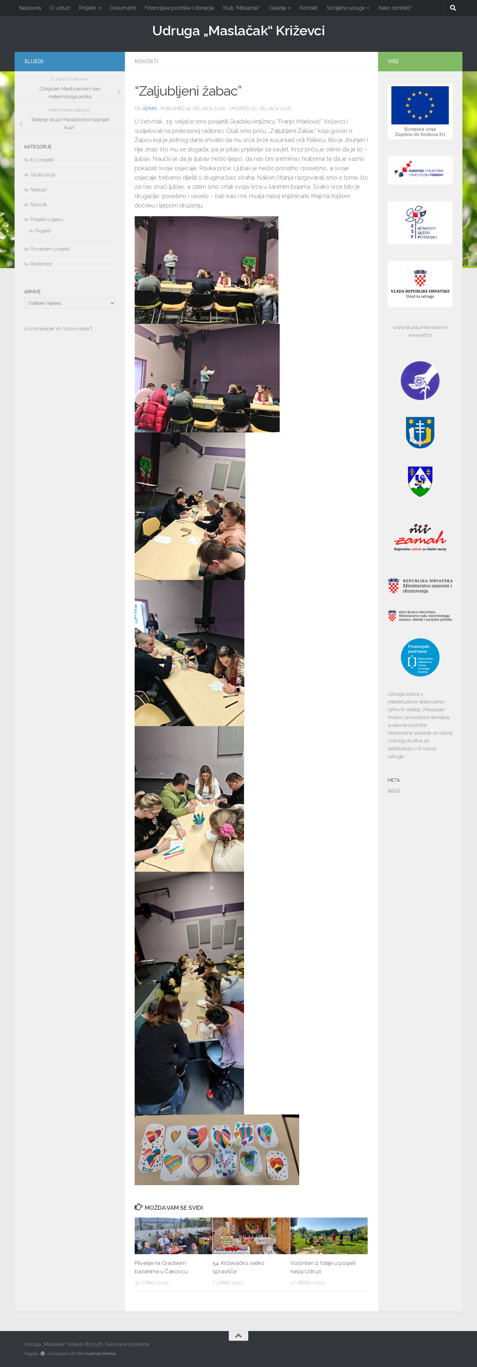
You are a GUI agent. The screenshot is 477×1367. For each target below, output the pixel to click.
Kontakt (309, 8)
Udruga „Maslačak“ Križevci (238, 31)
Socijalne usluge (346, 8)
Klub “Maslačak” (241, 8)
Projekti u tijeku (46, 219)
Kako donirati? (395, 8)
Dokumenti (123, 8)
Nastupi (38, 190)
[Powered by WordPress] (43, 1353)
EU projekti (42, 160)
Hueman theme (100, 1353)
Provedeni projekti (50, 249)
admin (150, 108)
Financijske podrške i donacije (179, 8)
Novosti (146, 61)
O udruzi (60, 8)
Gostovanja (42, 175)
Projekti (87, 8)
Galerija (277, 8)
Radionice (41, 264)
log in (394, 790)
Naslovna (30, 8)
